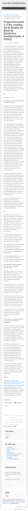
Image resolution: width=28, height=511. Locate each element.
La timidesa (9, 447)
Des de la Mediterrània (14, 3)
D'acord (9, 483)
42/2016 (6, 52)
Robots (8, 450)
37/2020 (15, 49)
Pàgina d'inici (6, 15)
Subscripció (10, 467)
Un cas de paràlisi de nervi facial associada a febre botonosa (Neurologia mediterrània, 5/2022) (14, 422)
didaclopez (16, 42)
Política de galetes (15, 503)
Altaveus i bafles (11, 449)
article (9, 74)
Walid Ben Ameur (14, 64)
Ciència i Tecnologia (14, 15)
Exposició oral (10, 452)
